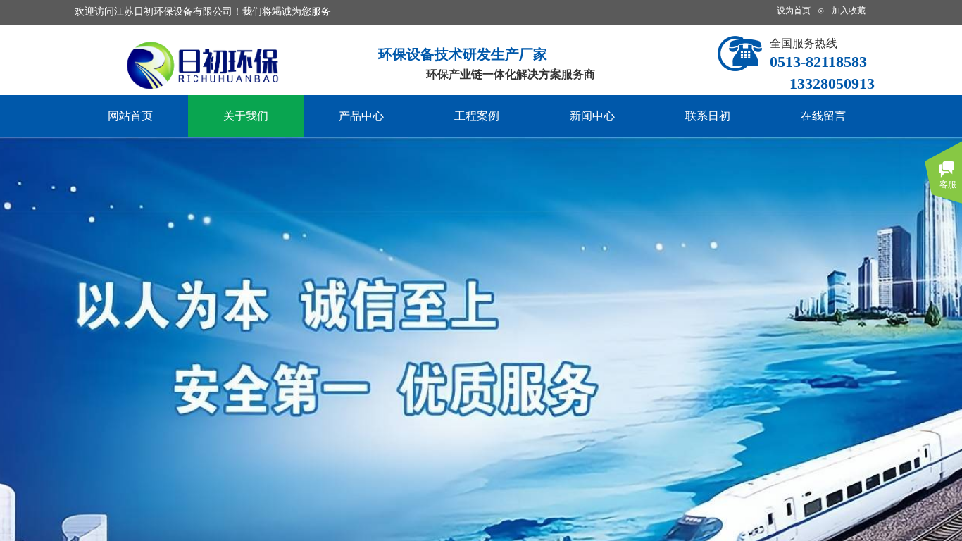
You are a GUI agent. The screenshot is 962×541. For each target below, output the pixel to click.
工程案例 (476, 116)
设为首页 (794, 10)
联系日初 (707, 116)
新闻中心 (592, 116)
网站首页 (130, 116)
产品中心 (361, 116)
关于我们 (245, 116)
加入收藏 (849, 10)
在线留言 (823, 116)
